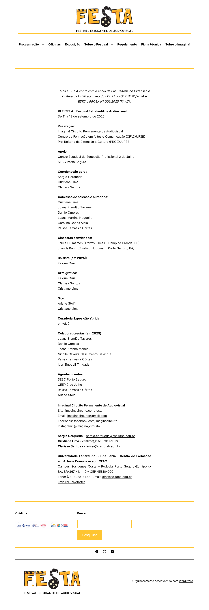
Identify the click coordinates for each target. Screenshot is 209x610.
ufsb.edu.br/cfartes (71, 482)
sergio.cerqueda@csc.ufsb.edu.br (110, 436)
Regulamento (127, 44)
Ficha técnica (151, 44)
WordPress (186, 581)
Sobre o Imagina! (177, 44)
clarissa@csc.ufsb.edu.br (102, 446)
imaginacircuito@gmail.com (87, 416)
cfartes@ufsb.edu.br (117, 477)
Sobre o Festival (96, 44)
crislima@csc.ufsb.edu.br (100, 441)
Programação (29, 44)
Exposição (72, 44)
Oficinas (54, 44)
